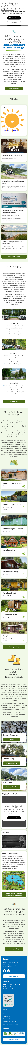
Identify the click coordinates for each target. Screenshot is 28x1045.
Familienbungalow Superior (13, 483)
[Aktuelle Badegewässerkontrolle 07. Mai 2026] (14, 232)
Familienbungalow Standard (13, 529)
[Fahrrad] (14, 171)
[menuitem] (14, 1013)
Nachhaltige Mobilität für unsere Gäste (13, 182)
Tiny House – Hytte (10, 614)
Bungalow (6, 636)
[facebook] (4, 971)
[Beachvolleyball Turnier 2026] (14, 146)
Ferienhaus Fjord (9, 550)
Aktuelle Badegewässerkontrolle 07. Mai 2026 (13, 243)
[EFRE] (14, 200)
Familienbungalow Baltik (12, 504)
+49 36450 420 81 (13, 963)
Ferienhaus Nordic (9, 593)
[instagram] (8, 971)
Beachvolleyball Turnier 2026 (12, 155)
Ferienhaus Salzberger (11, 572)
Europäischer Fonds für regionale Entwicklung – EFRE (13, 211)
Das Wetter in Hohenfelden (11, 130)
